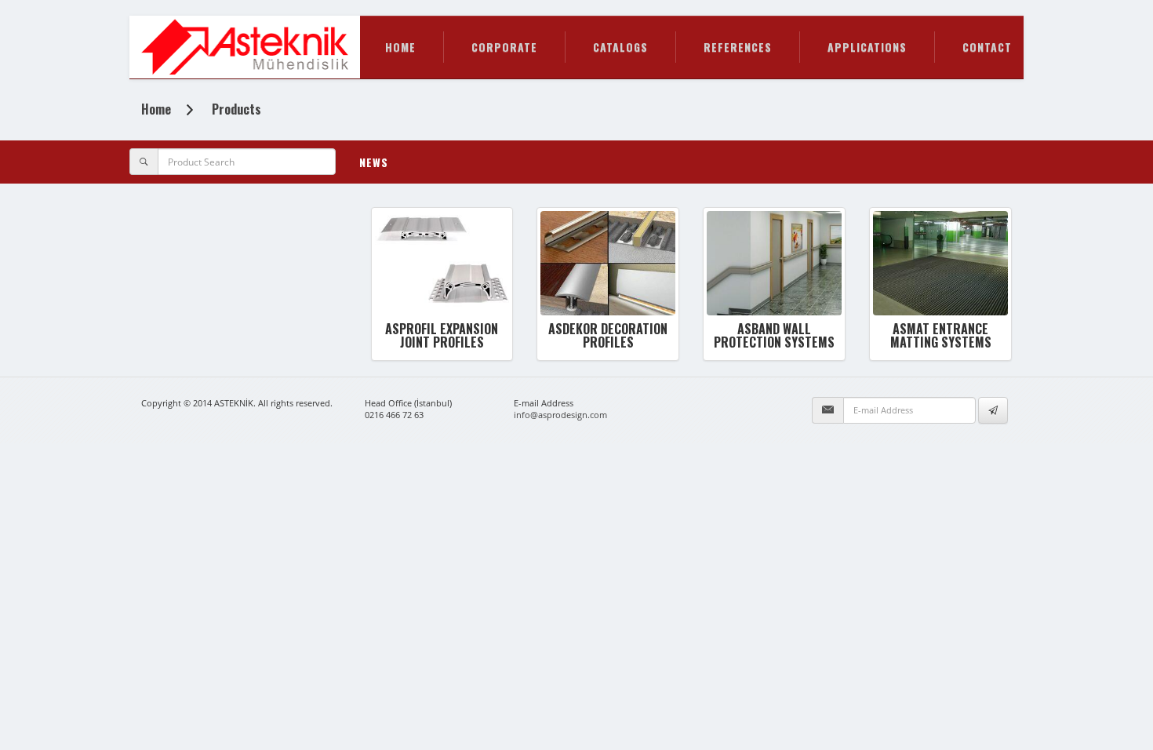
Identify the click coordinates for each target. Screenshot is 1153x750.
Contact (987, 46)
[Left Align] (993, 410)
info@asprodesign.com (560, 415)
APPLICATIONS (867, 46)
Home (400, 46)
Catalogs (620, 46)
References (738, 46)
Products (236, 109)
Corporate (504, 46)
